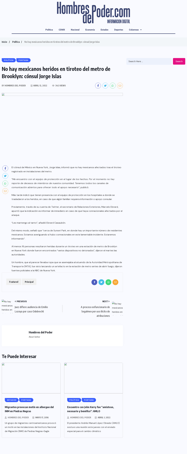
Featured (13, 281)
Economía (90, 29)
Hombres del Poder (18, 417)
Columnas (134, 29)
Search (179, 61)
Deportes (118, 29)
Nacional (75, 29)
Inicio (4, 41)
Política (49, 29)
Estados (104, 29)
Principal (29, 281)
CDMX (62, 29)
